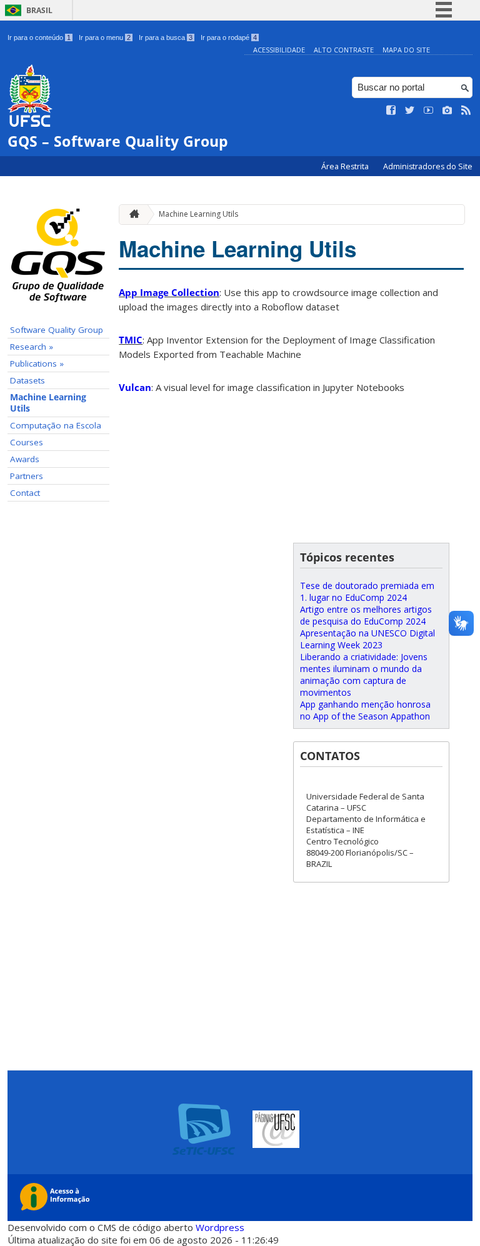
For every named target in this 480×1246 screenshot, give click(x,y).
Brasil (39, 10)
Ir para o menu (105, 37)
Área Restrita (346, 166)
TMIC (130, 340)
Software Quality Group (56, 329)
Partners (26, 476)
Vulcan (135, 387)
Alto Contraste (344, 49)
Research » (31, 346)
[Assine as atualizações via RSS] (466, 111)
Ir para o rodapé (229, 37)
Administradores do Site (427, 166)
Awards (24, 459)
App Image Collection (169, 292)
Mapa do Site (406, 49)
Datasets (27, 380)
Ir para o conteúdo (39, 37)
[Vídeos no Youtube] (429, 111)
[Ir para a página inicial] (131, 214)
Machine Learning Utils (48, 403)
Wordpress (220, 1227)
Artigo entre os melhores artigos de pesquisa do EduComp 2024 (366, 615)
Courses (26, 442)
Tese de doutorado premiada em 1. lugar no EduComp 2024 (367, 591)
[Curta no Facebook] (391, 111)
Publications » (37, 363)
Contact (25, 492)
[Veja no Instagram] (447, 111)
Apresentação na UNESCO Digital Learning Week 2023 (367, 639)
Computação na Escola (55, 425)
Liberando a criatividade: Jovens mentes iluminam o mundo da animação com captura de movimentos (364, 674)
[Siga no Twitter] (410, 111)
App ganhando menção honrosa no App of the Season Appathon (365, 710)
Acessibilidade (279, 49)
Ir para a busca (165, 37)
